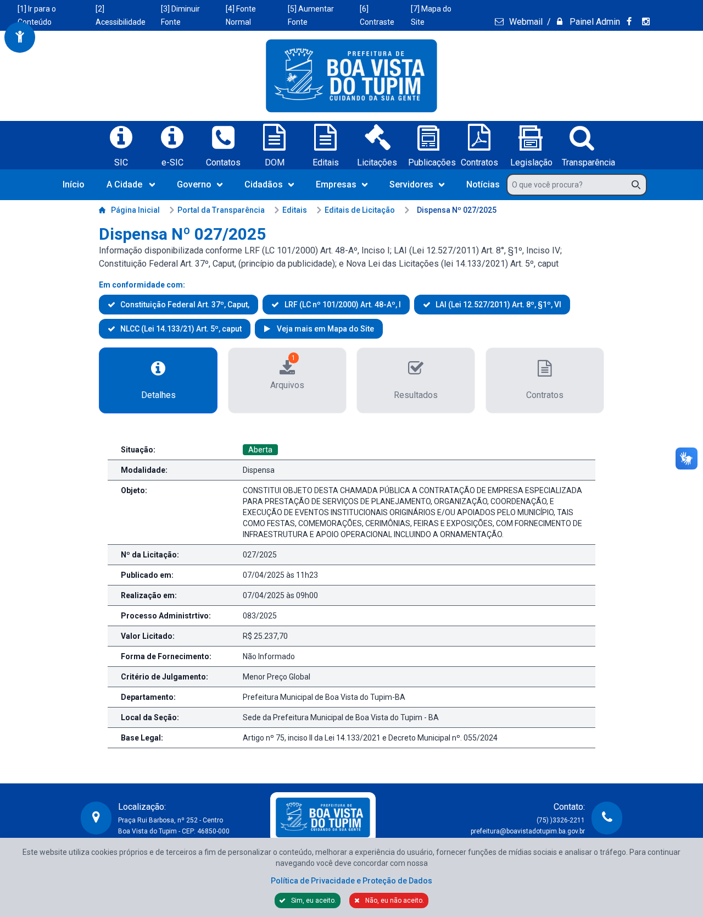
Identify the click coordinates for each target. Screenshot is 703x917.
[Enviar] (639, 185)
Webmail (525, 21)
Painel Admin (593, 21)
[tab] (158, 380)
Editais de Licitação (360, 210)
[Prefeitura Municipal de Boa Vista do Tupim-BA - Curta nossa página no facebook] (630, 21)
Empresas (336, 184)
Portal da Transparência (221, 210)
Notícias (483, 184)
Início (74, 184)
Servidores (411, 184)
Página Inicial (135, 210)
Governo (194, 184)
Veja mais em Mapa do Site (324, 328)
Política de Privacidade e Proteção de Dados (351, 880)
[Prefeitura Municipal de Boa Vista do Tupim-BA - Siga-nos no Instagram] (647, 21)
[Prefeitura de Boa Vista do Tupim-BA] (351, 75)
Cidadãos (263, 184)
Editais (294, 210)
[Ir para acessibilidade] (19, 37)
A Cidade (124, 184)
